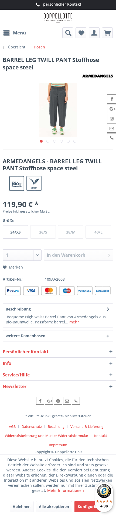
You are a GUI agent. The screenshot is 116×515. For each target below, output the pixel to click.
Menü (19, 33)
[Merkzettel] (81, 32)
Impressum (58, 444)
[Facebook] (40, 400)
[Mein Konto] (94, 32)
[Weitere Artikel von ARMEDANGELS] (97, 75)
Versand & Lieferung (86, 426)
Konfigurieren (90, 506)
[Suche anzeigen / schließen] (67, 32)
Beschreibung (18, 309)
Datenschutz (32, 426)
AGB (12, 426)
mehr (73, 321)
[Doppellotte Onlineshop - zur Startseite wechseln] (58, 19)
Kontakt (100, 435)
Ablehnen (21, 506)
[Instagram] (58, 400)
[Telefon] (76, 400)
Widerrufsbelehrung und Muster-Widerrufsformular (46, 435)
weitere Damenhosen (25, 335)
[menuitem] (14, 32)
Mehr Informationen (65, 490)
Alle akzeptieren (54, 506)
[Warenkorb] (107, 32)
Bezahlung (56, 426)
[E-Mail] (67, 400)
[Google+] (49, 400)
